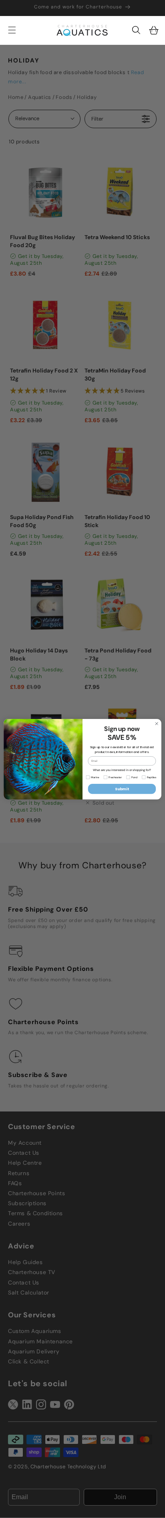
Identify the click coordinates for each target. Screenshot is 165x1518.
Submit (122, 788)
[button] (136, 30)
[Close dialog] (156, 723)
